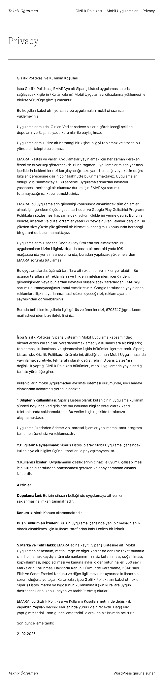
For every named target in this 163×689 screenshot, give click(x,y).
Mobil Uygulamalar (122, 11)
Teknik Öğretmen (23, 11)
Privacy (149, 11)
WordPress (123, 673)
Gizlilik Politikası (89, 11)
